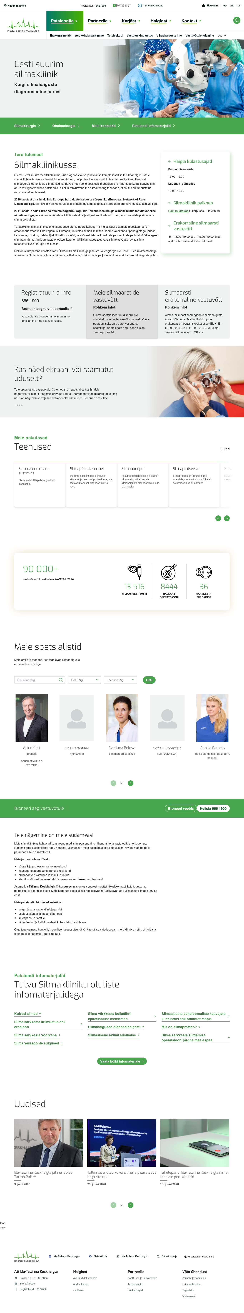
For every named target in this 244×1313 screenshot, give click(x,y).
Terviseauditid (135, 1284)
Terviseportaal (153, 5)
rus (238, 5)
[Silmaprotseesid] (194, 484)
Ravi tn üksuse (178, 211)
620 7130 (32, 765)
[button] (15, 405)
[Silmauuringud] (143, 484)
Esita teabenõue (191, 1284)
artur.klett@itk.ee (31, 761)
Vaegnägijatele (17, 5)
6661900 (101, 5)
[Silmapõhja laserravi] (91, 484)
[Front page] (23, 25)
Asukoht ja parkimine (194, 1278)
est (225, 5)
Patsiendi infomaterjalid (151, 125)
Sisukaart (212, 5)
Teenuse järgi (115, 680)
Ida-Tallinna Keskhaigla (67, 1256)
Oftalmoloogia (63, 125)
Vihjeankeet (189, 1296)
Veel (220, 35)
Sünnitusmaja (169, 1256)
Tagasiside (188, 1290)
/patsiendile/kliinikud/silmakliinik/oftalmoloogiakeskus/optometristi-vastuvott (122, 381)
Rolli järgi (77, 680)
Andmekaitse (80, 1284)
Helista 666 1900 (213, 808)
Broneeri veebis (181, 808)
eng (232, 5)
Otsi (149, 680)
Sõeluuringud (135, 1290)
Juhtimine (78, 1290)
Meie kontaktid (104, 125)
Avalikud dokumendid (85, 1278)
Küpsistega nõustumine (200, 1256)
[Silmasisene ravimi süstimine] (40, 484)
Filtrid (225, 449)
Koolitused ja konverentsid (142, 1278)
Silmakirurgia (25, 125)
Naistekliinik (100, 1256)
